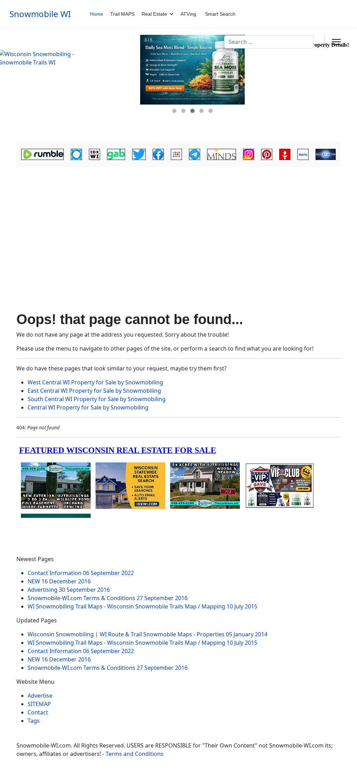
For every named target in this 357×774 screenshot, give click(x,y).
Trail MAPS (122, 14)
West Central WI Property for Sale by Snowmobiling (95, 382)
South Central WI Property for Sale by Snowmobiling (97, 399)
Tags (34, 721)
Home (96, 14)
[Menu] (336, 42)
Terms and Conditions (135, 754)
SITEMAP (39, 704)
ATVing (188, 14)
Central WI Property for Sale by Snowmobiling (88, 407)
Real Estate (154, 14)
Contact (38, 712)
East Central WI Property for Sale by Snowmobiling (94, 390)
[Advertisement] (178, 224)
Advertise (40, 695)
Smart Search (220, 14)
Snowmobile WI (40, 14)
